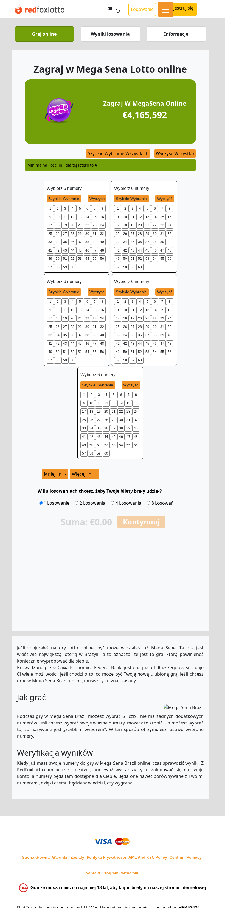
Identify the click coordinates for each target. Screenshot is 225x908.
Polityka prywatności (106, 857)
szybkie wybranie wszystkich (118, 153)
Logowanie (142, 9)
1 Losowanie (56, 503)
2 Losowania (91, 503)
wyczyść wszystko (175, 153)
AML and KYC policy (147, 857)
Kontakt (92, 873)
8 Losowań (162, 503)
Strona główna (36, 857)
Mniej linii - (55, 474)
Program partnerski (120, 873)
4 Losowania (127, 503)
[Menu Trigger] (165, 9)
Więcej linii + (84, 474)
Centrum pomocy (186, 857)
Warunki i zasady (68, 857)
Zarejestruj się (178, 8)
